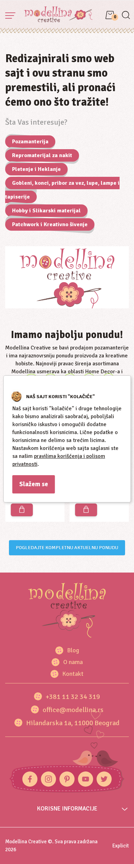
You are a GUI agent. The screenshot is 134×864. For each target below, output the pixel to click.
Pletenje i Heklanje (36, 169)
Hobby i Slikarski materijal (46, 210)
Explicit (120, 846)
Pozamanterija (30, 141)
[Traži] (125, 15)
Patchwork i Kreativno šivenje (50, 224)
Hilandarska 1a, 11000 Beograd (73, 723)
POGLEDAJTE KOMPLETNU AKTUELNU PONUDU (67, 547)
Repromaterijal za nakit (42, 155)
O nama (73, 662)
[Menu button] (10, 15)
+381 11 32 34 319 (73, 696)
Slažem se (33, 484)
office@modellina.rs (73, 709)
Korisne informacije (67, 808)
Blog (73, 650)
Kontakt (72, 674)
